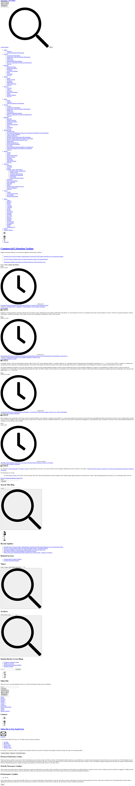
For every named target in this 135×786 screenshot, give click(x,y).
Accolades (9, 166)
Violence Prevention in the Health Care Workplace (19, 148)
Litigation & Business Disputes (14, 61)
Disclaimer (6, 743)
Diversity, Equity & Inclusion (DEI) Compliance (19, 137)
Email (2, 479)
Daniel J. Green (24, 468)
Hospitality (9, 69)
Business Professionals (12, 196)
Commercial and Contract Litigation (12, 559)
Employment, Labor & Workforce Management (18, 57)
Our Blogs (9, 81)
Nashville (9, 214)
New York (9, 216)
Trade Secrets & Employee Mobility (12, 665)
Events (8, 78)
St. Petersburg (10, 223)
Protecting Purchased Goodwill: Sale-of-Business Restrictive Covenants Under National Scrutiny (24, 305)
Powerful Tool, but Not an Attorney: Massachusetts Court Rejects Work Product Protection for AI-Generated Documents (33, 547)
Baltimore (9, 202)
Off (7, 777)
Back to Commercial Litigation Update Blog (11, 478)
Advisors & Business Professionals (15, 52)
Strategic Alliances (11, 95)
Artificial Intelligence (12, 135)
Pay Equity (9, 145)
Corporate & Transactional (13, 55)
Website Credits (7, 747)
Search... (3, 488)
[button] (5, 673)
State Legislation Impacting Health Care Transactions (20, 147)
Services (6, 54)
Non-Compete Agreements (38, 306)
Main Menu (12, 0)
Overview (9, 88)
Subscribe (6, 242)
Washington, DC (11, 227)
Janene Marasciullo (13, 468)
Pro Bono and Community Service (15, 186)
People (5, 50)
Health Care (10, 58)
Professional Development (16, 175)
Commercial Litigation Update (17, 248)
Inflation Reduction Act (12, 142)
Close (2, 784)
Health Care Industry (12, 68)
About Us (6, 86)
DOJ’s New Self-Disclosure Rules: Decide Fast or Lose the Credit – (28, 552)
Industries (6, 65)
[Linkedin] (4, 233)
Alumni (6, 228)
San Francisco (10, 221)
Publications (10, 82)
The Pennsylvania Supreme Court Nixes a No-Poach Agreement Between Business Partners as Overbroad (27, 462)
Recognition (13, 176)
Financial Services (11, 67)
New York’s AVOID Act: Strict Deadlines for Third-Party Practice (20, 551)
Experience (9, 91)
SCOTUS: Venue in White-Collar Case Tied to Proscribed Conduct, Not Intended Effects (26, 548)
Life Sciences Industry (12, 71)
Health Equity (10, 141)
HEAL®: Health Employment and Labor (17, 140)
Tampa (8, 225)
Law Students (10, 195)
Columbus (9, 207)
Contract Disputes (26, 306)
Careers (9, 89)
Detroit (8, 209)
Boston (8, 203)
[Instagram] (4, 238)
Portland (9, 220)
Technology (10, 74)
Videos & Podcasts (11, 83)
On (3, 777)
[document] (67, 770)
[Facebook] (4, 237)
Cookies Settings (5, 753)
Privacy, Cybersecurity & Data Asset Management (19, 62)
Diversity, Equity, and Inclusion (14, 169)
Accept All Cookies (20, 753)
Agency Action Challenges (13, 134)
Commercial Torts (10, 306)
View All (9, 64)
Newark (9, 217)
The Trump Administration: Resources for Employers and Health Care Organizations (28, 133)
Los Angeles (10, 211)
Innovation (9, 183)
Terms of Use (7, 746)
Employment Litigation (12, 357)
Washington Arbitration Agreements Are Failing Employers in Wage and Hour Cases (24, 549)
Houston (9, 210)
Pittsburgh (9, 218)
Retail (8, 72)
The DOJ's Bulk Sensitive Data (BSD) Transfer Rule (20, 138)
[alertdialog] (67, 770)
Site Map (6, 742)
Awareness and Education (16, 173)
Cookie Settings (4, 47)
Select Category (4, 567)
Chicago (9, 204)
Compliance (19, 306)
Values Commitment (12, 188)
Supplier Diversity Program (17, 178)
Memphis (9, 213)
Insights (6, 76)
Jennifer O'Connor (11, 358)
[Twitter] (4, 240)
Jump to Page (4, 0)
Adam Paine (4, 358)
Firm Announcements (12, 92)
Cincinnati (9, 206)
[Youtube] (4, 235)
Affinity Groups (14, 172)
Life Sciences (10, 60)
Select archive (4, 614)
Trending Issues (7, 130)
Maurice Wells (4, 308)
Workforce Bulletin (8, 666)
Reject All (13, 753)
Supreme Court (36, 357)
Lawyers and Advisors (12, 193)
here (11, 475)
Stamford (9, 224)
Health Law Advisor (9, 663)
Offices (8, 93)
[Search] (29, 47)
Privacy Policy (7, 745)
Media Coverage (11, 79)
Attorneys (9, 51)
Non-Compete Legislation (13, 144)
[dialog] (67, 752)
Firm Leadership (11, 182)
